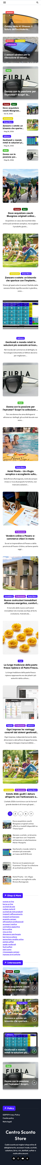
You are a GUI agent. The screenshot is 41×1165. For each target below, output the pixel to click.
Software (7, 136)
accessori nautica (10, 924)
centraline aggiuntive (11, 927)
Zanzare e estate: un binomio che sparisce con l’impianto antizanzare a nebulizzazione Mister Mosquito (20, 282)
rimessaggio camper (11, 952)
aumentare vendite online (13, 939)
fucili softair (7, 947)
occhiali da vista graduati (13, 911)
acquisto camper (9, 919)
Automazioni (20, 41)
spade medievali (9, 944)
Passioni (6, 104)
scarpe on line (8, 901)
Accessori (10, 12)
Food (20, 661)
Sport (14, 104)
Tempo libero (8, 122)
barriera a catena (10, 937)
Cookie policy (8, 1118)
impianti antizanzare (11, 917)
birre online (7, 929)
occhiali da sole (9, 906)
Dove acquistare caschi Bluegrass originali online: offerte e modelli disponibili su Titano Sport (20, 217)
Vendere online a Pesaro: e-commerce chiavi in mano (20, 537)
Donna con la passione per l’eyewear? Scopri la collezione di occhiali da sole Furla (20, 96)
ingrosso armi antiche (11, 954)
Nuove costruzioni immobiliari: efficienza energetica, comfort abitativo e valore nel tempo (20, 603)
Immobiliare (9, 596)
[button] (36, 84)
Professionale (11, 44)
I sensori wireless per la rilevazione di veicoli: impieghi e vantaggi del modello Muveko (17, 59)
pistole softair (8, 942)
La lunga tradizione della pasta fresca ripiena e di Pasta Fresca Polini (20, 667)
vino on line (7, 932)
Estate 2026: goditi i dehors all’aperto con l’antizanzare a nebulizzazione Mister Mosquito (20, 796)
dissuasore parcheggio (12, 934)
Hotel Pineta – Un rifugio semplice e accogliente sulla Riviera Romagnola (20, 474)
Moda (8, 70)
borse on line (8, 904)
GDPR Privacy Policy (11, 1115)
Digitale (10, 725)
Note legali (7, 1121)
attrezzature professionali (13, 922)
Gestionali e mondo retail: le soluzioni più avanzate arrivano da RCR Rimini (13, 144)
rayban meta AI (9, 909)
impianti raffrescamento (13, 914)
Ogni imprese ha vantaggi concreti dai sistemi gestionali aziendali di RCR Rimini (20, 732)
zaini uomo (7, 949)
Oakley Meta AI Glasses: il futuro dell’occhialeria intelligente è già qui (18, 29)
